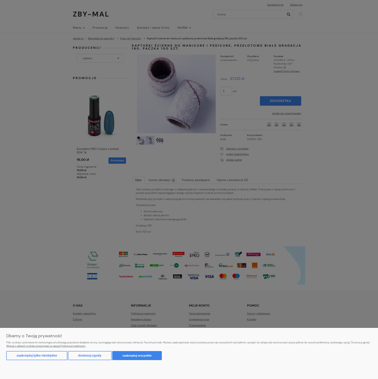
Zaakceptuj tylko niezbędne (37, 355)
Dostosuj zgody (89, 355)
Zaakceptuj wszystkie (137, 355)
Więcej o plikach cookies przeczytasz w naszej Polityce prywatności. (46, 346)
